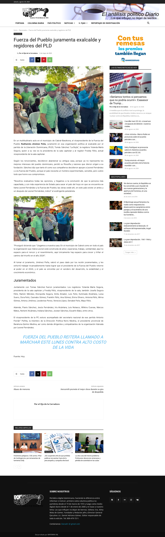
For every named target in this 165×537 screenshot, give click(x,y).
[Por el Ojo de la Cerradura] (15, 53)
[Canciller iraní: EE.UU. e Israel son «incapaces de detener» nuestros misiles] (116, 124)
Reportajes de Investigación (105, 23)
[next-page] (19, 466)
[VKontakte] (137, 499)
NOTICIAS (68, 23)
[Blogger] (112, 499)
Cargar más (129, 252)
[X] (37, 59)
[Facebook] (32, 59)
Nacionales (23, 30)
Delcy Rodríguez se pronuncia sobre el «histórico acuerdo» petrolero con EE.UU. (136, 150)
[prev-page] (15, 466)
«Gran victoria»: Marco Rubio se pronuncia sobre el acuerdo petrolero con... (137, 136)
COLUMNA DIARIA (36, 23)
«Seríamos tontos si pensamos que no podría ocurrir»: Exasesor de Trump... (129, 100)
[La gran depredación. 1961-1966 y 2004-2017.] (116, 242)
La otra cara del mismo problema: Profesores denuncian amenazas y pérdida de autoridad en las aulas (87, 458)
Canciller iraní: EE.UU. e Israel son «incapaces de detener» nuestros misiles (138, 123)
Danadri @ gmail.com (70, 524)
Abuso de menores (22, 389)
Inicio (15, 30)
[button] (148, 23)
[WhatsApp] (49, 59)
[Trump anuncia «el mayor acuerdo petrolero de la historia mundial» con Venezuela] (116, 163)
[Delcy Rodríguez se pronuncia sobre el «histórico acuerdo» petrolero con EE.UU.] (116, 150)
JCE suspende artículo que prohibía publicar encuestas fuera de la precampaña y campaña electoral (57, 458)
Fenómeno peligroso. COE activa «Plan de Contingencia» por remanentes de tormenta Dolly (28, 458)
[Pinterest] (43, 59)
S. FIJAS (82, 23)
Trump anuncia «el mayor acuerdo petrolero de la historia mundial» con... (137, 163)
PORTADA (19, 23)
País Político (54, 23)
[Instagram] (131, 499)
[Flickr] (124, 499)
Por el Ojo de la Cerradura (28, 53)
